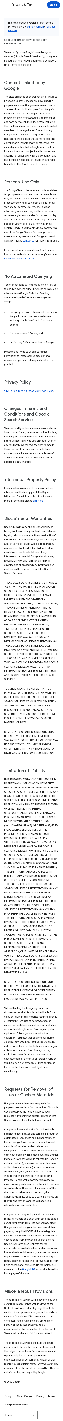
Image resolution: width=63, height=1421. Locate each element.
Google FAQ (28, 1269)
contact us (28, 240)
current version (35, 26)
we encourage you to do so (19, 258)
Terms (51, 1396)
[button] (5, 5)
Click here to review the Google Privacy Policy (28, 390)
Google (8, 1396)
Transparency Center (16, 1404)
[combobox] (20, 1415)
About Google (25, 1396)
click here (38, 500)
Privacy (40, 1396)
